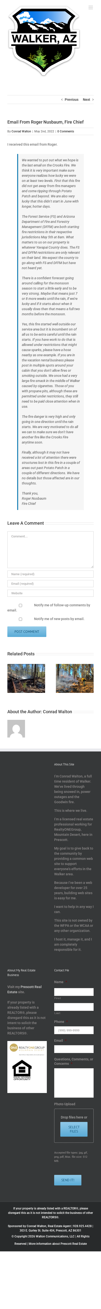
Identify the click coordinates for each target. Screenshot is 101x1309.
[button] (11, 678)
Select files (74, 1129)
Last (57, 1013)
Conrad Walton (21, 131)
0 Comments (65, 131)
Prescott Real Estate (74, 1243)
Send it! (67, 1180)
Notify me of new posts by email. (59, 619)
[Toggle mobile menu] (91, 7)
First (57, 998)
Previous (71, 100)
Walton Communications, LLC (55, 1236)
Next (86, 100)
